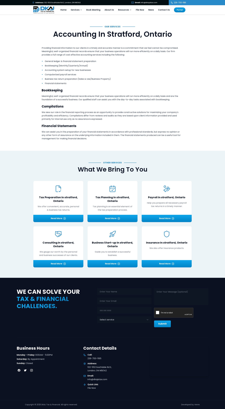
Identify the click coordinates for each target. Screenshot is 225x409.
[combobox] (124, 319)
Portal (180, 10)
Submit (162, 323)
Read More (56, 218)
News (151, 9)
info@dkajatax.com (97, 379)
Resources (123, 9)
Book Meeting (93, 9)
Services (75, 9)
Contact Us (164, 9)
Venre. (197, 404)
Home (63, 9)
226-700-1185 (94, 358)
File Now (140, 9)
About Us (109, 9)
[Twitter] (25, 370)
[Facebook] (19, 370)
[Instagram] (31, 370)
